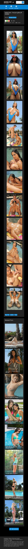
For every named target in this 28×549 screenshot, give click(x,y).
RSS (11, 540)
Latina (12, 315)
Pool (16, 315)
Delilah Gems (12, 17)
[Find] (23, 2)
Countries (16, 8)
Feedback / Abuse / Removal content (12, 538)
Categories (11, 8)
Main (6, 8)
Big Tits (7, 315)
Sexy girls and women (8, 2)
